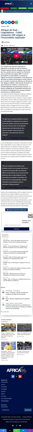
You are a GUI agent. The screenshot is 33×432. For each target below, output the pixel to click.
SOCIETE (3, 391)
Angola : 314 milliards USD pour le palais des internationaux (24, 333)
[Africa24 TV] (9, 3)
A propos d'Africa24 (27, 417)
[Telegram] (23, 430)
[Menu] (2, 4)
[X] (16, 376)
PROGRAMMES (5, 401)
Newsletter (11, 419)
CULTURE (3, 396)
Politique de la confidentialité (20, 421)
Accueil (3, 384)
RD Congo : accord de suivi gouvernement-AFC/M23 (23, 352)
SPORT (3, 393)
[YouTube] (20, 376)
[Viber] (29, 430)
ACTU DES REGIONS (6, 398)
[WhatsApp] (16, 430)
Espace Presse (18, 419)
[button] (2, 22)
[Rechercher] (31, 4)
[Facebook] (13, 376)
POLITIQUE (4, 386)
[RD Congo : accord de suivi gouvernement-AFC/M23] (24, 346)
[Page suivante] (18, 284)
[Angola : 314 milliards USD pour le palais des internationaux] (24, 327)
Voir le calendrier (5, 311)
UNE (8, 26)
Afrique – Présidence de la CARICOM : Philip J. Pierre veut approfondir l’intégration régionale (8, 335)
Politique (3, 26)
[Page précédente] (15, 284)
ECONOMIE (4, 389)
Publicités (5, 419)
